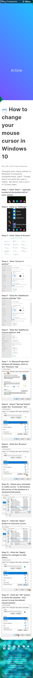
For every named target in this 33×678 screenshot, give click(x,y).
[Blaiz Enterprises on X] (18, 649)
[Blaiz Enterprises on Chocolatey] (19, 646)
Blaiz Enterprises (21, 674)
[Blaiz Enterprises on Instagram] (13, 649)
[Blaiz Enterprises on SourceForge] (14, 646)
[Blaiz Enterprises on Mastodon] (9, 649)
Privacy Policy (16, 651)
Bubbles (22, 659)
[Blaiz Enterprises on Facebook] (4, 649)
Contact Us (26, 649)
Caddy (12, 663)
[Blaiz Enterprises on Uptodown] (28, 646)
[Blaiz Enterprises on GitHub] (5, 646)
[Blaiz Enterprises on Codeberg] (9, 646)
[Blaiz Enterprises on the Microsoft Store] (24, 646)
